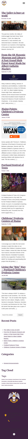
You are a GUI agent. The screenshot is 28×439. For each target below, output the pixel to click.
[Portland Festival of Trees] (14, 191)
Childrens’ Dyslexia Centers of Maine (12, 219)
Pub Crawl (21, 383)
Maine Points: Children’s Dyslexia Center (12, 111)
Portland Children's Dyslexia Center (12, 383)
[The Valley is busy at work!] (14, 30)
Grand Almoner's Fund (17, 379)
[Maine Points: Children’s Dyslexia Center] (14, 138)
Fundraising (10, 379)
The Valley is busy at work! (12, 14)
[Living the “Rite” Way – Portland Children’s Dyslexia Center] (14, 289)
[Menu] (24, 3)
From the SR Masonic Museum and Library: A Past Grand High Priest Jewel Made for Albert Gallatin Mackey (13, 61)
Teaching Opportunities (8, 385)
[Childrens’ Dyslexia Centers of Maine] (14, 240)
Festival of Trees (4, 379)
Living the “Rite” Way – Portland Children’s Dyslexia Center (13, 270)
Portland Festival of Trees (12, 166)
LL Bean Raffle (9, 381)
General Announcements (11, 363)
